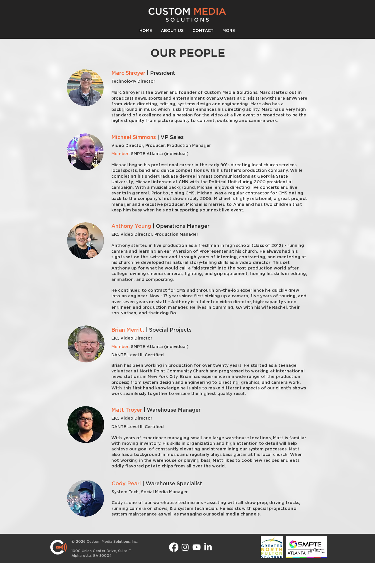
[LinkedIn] (208, 547)
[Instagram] (185, 547)
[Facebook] (173, 547)
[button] (228, 31)
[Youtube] (196, 547)
